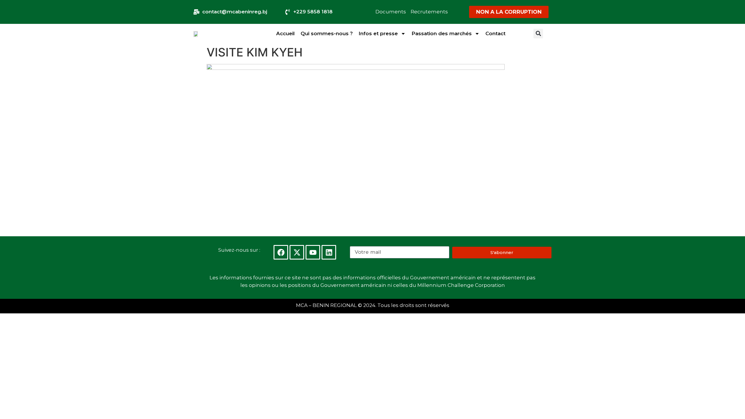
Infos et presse (378, 33)
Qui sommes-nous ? (327, 33)
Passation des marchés (441, 33)
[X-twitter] (297, 252)
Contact (495, 33)
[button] (538, 33)
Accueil (285, 33)
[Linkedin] (329, 252)
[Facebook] (281, 252)
